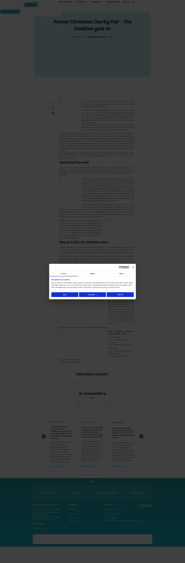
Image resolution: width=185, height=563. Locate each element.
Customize (91, 294)
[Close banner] (133, 267)
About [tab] (121, 273)
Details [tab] (92, 273)
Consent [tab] (63, 273)
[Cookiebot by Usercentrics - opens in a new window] (120, 267)
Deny (65, 294)
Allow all (120, 294)
